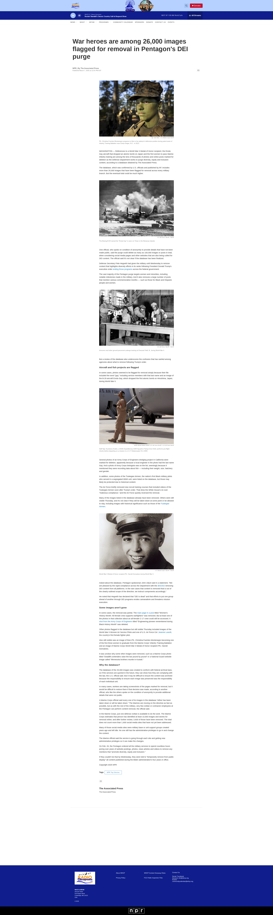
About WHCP (120, 873)
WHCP (82, 22)
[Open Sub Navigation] (77, 22)
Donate (197, 5)
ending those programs (122, 269)
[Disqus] (136, 836)
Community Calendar (123, 22)
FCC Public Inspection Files (153, 878)
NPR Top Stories (113, 772)
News (72, 22)
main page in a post (145, 613)
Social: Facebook (178, 876)
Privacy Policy (120, 878)
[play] (73, 15)
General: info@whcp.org (180, 878)
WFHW (91, 22)
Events (171, 22)
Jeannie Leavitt (164, 632)
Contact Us (160, 22)
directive (161, 586)
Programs (104, 22)
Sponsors (139, 22)
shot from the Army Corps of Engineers (115, 621)
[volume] (79, 15)
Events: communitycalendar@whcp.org (182, 880)
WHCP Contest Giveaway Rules (155, 873)
